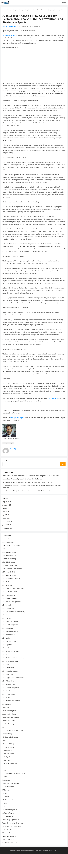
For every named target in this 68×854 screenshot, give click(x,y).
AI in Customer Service (10, 592)
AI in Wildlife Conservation (11, 701)
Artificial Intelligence (9, 711)
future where (53, 398)
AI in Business (7, 585)
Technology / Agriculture (10, 820)
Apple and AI (6, 707)
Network (5, 803)
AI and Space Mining (9, 559)
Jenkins (4, 793)
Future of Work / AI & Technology (13, 773)
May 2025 (5, 512)
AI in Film (5, 615)
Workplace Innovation (9, 843)
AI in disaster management (11, 602)
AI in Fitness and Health (10, 621)
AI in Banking (6, 582)
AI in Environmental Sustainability (13, 612)
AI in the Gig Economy (9, 684)
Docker (4, 767)
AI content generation (9, 565)
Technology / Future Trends (11, 826)
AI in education (7, 605)
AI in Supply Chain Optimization (13, 678)
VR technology (7, 833)
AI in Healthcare (7, 628)
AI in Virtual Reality (8, 694)
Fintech (4, 770)
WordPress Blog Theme (45, 850)
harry (18, 26)
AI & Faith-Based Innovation (11, 546)
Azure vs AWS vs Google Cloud (12, 730)
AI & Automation (8, 542)
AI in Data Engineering (9, 598)
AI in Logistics (7, 645)
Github (4, 777)
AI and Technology (8, 562)
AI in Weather (7, 697)
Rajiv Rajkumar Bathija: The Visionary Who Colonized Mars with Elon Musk (27, 482)
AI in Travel (6, 691)
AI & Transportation (9, 552)
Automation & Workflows (10, 717)
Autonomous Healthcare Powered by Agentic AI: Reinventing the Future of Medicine (30, 476)
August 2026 (6, 502)
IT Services (6, 790)
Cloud (4, 740)
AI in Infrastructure (8, 635)
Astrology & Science (9, 714)
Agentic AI (5, 539)
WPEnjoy (55, 850)
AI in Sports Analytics (12, 10)
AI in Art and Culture (9, 575)
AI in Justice (6, 638)
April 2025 (5, 515)
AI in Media (6, 648)
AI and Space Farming (9, 555)
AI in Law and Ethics (9, 641)
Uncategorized (7, 830)
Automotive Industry (9, 721)
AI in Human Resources (10, 631)
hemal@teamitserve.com (19, 449)
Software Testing (8, 813)
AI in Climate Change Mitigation (13, 588)
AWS (3, 727)
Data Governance (8, 754)
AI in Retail (5, 664)
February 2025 (7, 521)
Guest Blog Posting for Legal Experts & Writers (26, 850)
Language (5, 796)
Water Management (9, 836)
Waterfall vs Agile (8, 839)
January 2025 (6, 525)
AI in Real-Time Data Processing (13, 658)
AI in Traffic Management (10, 688)
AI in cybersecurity (8, 595)
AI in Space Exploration (10, 671)
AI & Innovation (7, 549)
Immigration (6, 780)
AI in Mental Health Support (11, 651)
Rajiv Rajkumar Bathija (9, 35)
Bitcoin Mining (7, 734)
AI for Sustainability (8, 572)
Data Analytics (7, 750)
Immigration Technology (10, 783)
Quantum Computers (9, 810)
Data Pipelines (7, 757)
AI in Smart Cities (8, 668)
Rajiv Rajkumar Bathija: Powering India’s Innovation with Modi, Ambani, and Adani (29, 491)
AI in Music (6, 655)
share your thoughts (17, 418)
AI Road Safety (7, 704)
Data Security (6, 760)
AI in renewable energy (10, 661)
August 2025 (6, 505)
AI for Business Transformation (12, 569)
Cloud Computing (8, 744)
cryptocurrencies (8, 747)
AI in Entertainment (8, 608)
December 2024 (7, 528)
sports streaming (8, 816)
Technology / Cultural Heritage (12, 823)
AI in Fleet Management (10, 625)
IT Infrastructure (8, 787)
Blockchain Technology (10, 737)
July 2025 (5, 508)
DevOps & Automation (10, 764)
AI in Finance (6, 618)
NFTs (4, 806)
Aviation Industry (8, 724)
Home (3, 10)
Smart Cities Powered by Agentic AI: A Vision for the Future (22, 479)
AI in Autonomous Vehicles (11, 579)
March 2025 (6, 518)
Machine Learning (8, 800)
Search (4, 461)
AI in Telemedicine (8, 681)
